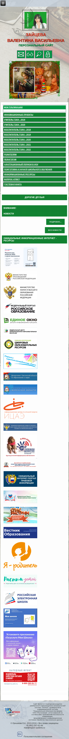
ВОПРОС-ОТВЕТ (12, 179)
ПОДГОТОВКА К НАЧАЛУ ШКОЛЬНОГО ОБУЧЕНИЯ (28, 169)
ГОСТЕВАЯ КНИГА (13, 184)
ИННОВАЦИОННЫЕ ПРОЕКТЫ (18, 115)
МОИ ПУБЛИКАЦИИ (13, 107)
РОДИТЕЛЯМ (10, 154)
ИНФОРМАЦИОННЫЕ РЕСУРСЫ (19, 174)
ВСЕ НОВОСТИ (54, 230)
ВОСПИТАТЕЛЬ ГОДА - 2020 (17, 140)
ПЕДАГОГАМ (10, 159)
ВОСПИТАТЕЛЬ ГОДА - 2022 (17, 149)
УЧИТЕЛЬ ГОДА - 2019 (14, 120)
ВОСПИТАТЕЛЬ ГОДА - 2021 (17, 144)
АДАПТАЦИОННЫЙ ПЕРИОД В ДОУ (21, 164)
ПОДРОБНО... (55, 222)
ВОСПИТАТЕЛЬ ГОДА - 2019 (17, 135)
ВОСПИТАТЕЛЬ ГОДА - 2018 (17, 130)
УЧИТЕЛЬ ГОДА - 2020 (14, 125)
